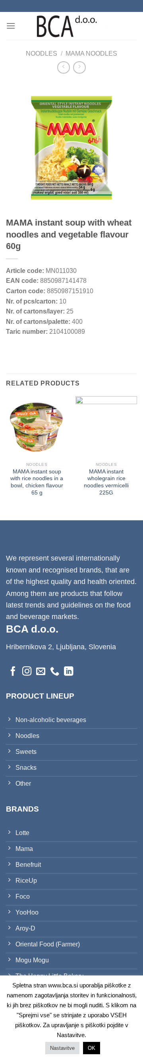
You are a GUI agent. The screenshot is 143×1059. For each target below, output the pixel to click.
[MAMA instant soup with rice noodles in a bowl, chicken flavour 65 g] (37, 427)
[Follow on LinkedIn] (68, 672)
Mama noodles (91, 53)
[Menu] (10, 25)
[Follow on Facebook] (12, 672)
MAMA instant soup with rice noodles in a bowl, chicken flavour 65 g (36, 482)
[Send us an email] (40, 672)
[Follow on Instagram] (26, 672)
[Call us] (54, 672)
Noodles (41, 53)
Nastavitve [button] (62, 1048)
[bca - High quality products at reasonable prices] (71, 26)
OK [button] (91, 1048)
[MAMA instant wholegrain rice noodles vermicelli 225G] (106, 427)
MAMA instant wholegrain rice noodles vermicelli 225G (106, 482)
